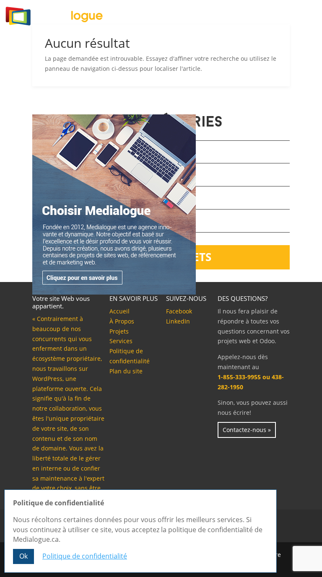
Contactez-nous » (247, 430)
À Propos (121, 321)
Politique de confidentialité (84, 556)
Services (120, 341)
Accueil (119, 311)
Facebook (179, 311)
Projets (119, 331)
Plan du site (126, 371)
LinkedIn (178, 321)
